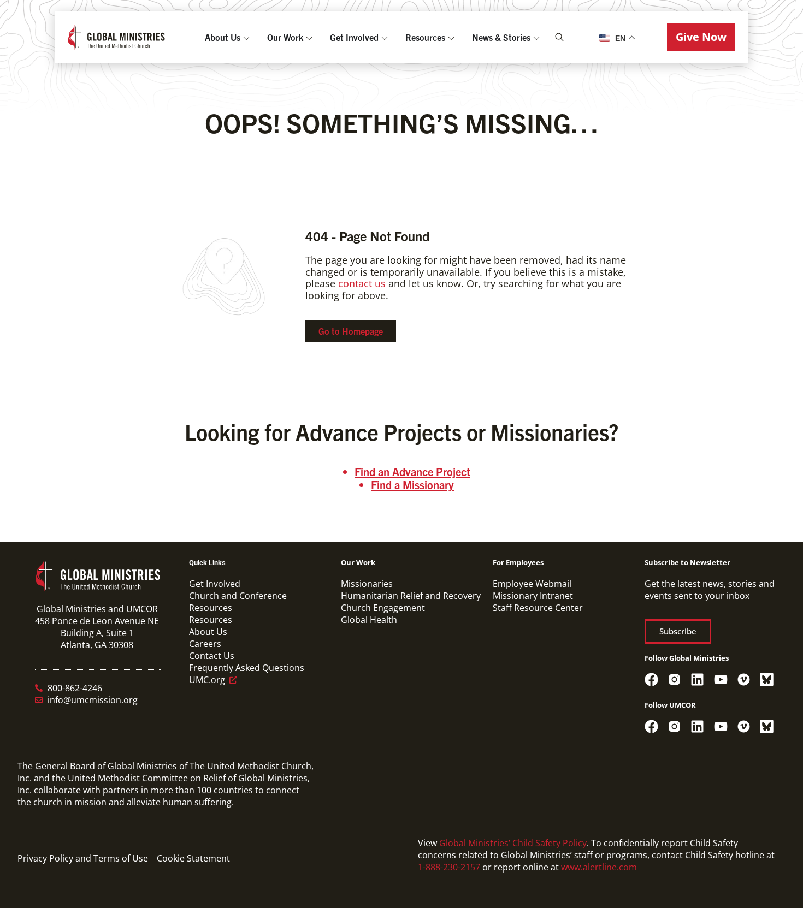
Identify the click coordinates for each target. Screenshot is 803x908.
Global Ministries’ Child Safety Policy (513, 843)
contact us (362, 283)
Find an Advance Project (412, 471)
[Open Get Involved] (384, 37)
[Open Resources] (451, 37)
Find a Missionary (412, 484)
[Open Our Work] (309, 37)
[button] (701, 37)
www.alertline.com (599, 867)
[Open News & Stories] (536, 37)
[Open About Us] (246, 37)
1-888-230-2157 (449, 867)
